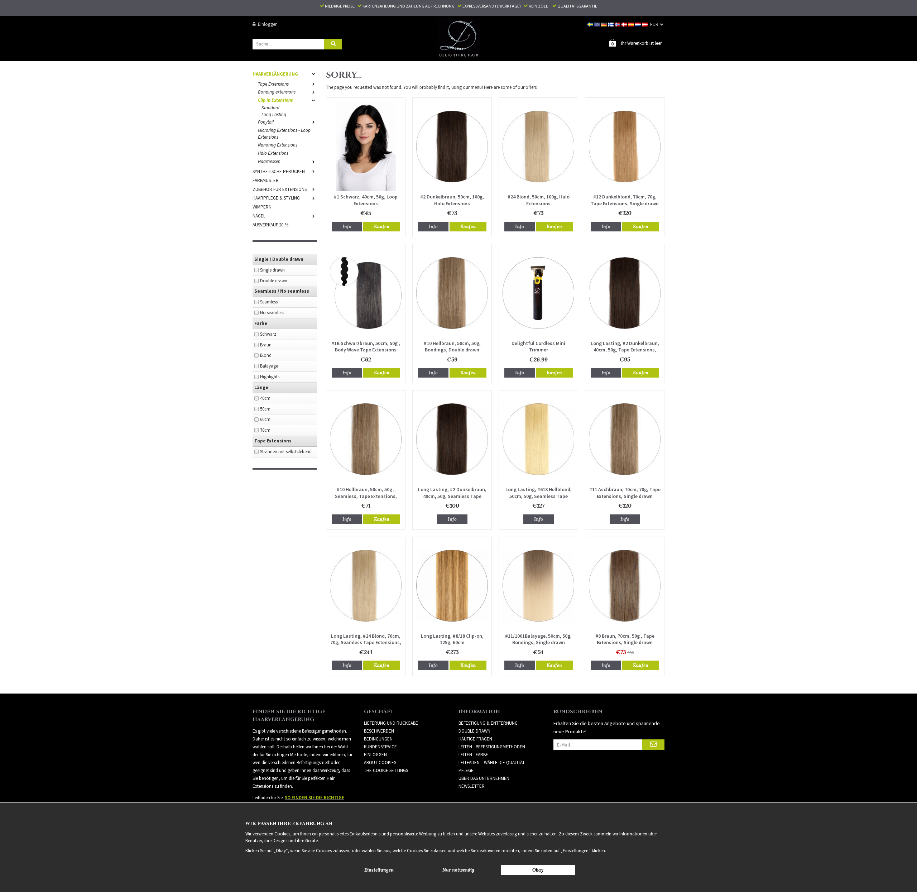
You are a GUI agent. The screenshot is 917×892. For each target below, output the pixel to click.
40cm (265, 398)
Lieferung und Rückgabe (391, 723)
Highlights (269, 377)
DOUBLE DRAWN (474, 731)
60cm (265, 419)
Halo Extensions (273, 153)
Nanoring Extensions (277, 145)
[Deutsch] (604, 24)
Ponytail (266, 122)
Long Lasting (273, 114)
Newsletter (471, 786)
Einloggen (268, 24)
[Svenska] (590, 24)
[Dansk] (624, 24)
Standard (270, 108)
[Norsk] (618, 24)
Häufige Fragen (475, 739)
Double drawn (273, 281)
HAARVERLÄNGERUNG (275, 74)
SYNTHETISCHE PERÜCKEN (279, 171)
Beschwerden (379, 731)
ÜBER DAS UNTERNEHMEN (483, 778)
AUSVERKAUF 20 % (270, 225)
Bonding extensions (277, 92)
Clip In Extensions (275, 100)
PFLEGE (466, 770)
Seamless (269, 302)
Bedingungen (378, 739)
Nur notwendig (458, 870)
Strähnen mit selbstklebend (286, 452)
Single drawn (272, 270)
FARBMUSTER (266, 180)
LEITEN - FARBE (473, 755)
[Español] (631, 24)
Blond (266, 355)
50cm (265, 409)
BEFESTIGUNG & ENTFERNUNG (488, 723)
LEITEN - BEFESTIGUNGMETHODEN (491, 747)
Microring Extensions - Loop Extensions (284, 133)
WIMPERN (262, 207)
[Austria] (645, 24)
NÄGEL (259, 216)
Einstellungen (379, 870)
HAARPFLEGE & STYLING (276, 198)
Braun (266, 345)
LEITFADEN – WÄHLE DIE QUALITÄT (491, 762)
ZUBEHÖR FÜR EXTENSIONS (280, 189)
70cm (265, 430)
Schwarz (268, 334)
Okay (537, 870)
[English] (597, 24)
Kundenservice (380, 747)
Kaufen (381, 227)
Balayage (269, 366)
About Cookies (380, 762)
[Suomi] (611, 24)
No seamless (272, 313)
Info (346, 227)
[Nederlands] (638, 24)
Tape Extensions (273, 84)
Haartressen (269, 161)
